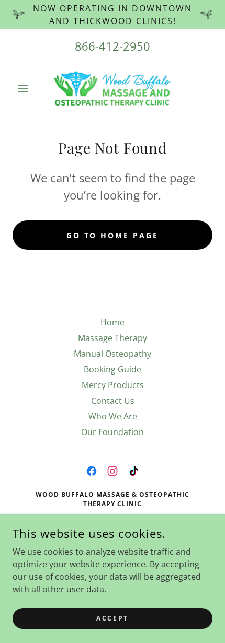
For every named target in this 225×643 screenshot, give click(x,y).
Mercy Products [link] (113, 385)
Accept (112, 618)
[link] (112, 88)
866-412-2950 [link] (112, 46)
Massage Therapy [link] (112, 338)
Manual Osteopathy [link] (112, 353)
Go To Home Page (112, 235)
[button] (27, 88)
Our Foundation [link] (112, 432)
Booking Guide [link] (112, 369)
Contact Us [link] (112, 400)
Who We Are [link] (112, 416)
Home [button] (112, 322)
